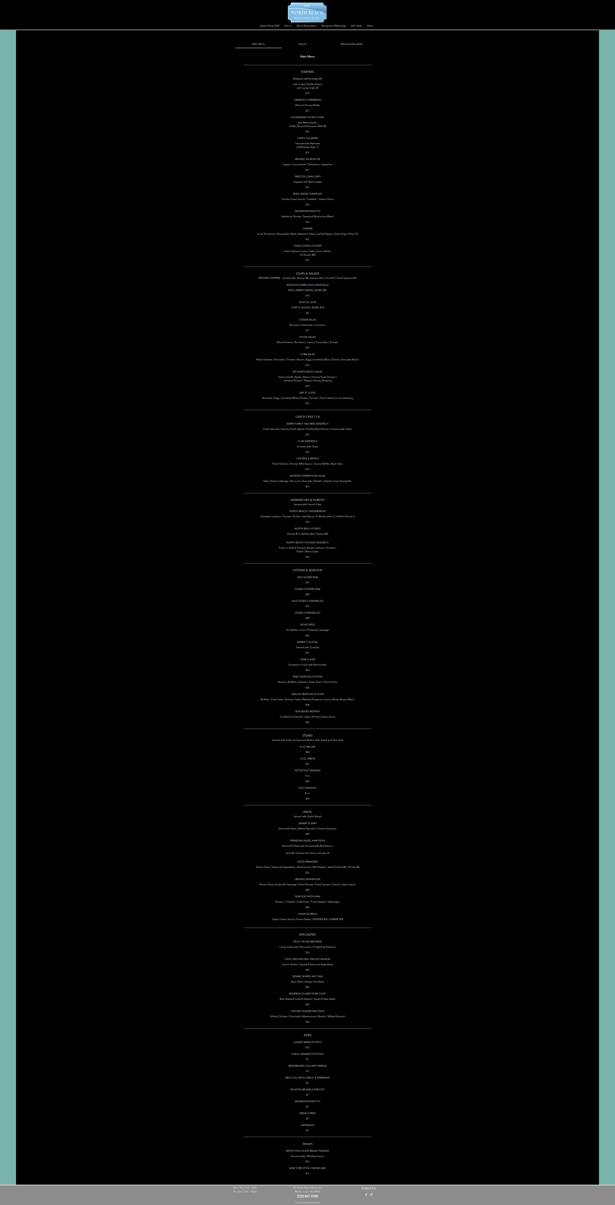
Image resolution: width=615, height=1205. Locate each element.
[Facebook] (366, 1194)
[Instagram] (371, 1194)
